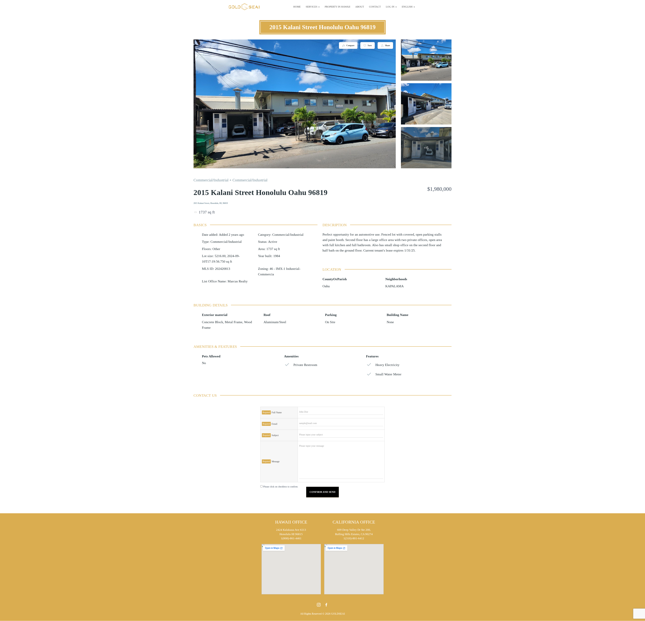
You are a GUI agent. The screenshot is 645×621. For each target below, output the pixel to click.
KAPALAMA (394, 286)
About (359, 6)
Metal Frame (233, 322)
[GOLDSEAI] (244, 7)
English (407, 6)
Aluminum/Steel (275, 322)
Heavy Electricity (387, 365)
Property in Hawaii (337, 6)
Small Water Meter (388, 374)
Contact (375, 6)
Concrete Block (212, 322)
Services (312, 6)
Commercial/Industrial (211, 180)
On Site (330, 322)
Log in (390, 6)
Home (297, 6)
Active (272, 241)
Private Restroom (305, 365)
